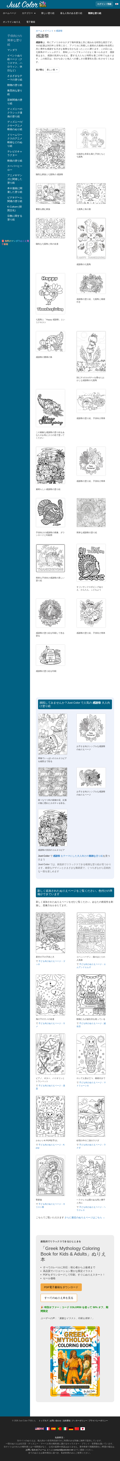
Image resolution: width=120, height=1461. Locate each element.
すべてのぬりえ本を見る (58, 1297)
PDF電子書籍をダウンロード (61, 1287)
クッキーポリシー (79, 1421)
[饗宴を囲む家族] (50, 203)
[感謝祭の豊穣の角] (50, 351)
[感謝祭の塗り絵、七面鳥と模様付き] (91, 293)
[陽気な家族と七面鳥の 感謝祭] (50, 168)
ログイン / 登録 (104, 4)
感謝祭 (59, 31)
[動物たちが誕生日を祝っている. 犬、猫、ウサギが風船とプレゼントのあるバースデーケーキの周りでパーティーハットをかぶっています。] (91, 1015)
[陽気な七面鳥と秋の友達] (50, 238)
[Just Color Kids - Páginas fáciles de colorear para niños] (53, 1429)
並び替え (40, 69)
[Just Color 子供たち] (27, 4)
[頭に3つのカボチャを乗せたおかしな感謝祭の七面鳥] (91, 371)
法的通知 (66, 1421)
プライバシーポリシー (98, 1421)
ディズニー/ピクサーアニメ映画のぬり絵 (15, 125)
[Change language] (116, 4)
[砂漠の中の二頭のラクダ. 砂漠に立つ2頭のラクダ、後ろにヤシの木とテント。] (91, 1136)
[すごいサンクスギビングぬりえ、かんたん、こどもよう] (91, 581)
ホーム (39, 31)
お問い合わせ (55, 1421)
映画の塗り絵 (14, 160)
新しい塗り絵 (47, 13)
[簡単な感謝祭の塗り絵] (91, 526)
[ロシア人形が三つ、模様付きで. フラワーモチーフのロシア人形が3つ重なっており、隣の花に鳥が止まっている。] (91, 1074)
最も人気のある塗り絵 (71, 13)
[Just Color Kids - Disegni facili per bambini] (65, 1429)
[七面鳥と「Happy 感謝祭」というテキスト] (50, 313)
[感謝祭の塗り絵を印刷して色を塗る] (50, 627)
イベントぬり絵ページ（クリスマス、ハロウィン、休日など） (14, 63)
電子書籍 (30, 22)
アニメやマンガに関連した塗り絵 (14, 179)
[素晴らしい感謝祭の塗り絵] (50, 483)
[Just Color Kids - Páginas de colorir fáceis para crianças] (59, 1429)
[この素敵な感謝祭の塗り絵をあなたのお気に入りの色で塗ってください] (50, 426)
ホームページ (9, 13)
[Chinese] (77, 1429)
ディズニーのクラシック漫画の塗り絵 (14, 113)
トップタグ (43, 1421)
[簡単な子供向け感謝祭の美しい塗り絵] (50, 572)
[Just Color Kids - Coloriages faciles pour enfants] (47, 1429)
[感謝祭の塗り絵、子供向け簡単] (91, 412)
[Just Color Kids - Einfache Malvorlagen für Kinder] (71, 1429)
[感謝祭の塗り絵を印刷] (50, 665)
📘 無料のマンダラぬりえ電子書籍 (15, 242)
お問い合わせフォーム (36, 1450)
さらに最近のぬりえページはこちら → (85, 1217)
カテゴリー (27, 13)
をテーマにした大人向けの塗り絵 (78, 856)
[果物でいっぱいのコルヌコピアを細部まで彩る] (52, 754)
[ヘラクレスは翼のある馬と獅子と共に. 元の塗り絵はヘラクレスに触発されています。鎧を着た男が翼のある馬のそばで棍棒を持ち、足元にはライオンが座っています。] (91, 1195)
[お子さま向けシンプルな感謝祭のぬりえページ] (91, 742)
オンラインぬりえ (11, 22)
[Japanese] (82, 1429)
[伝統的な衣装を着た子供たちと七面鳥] (91, 148)
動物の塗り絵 (14, 85)
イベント (49, 31)
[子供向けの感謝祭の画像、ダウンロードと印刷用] (50, 526)
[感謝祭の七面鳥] (91, 258)
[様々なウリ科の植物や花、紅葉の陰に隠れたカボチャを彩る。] (52, 795)
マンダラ (12, 50)
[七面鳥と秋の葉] (91, 203)
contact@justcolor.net (63, 1450)
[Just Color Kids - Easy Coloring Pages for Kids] (39, 1429)
